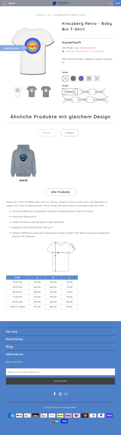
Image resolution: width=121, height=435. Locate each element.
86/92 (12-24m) (99, 99)
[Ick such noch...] (111, 3)
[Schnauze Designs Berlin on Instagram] (60, 394)
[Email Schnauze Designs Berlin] (66, 394)
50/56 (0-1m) (70, 92)
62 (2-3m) (85, 92)
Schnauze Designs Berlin (64, 407)
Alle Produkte (60, 192)
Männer (47, 132)
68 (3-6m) (99, 92)
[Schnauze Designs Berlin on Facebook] (54, 394)
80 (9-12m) (83, 99)
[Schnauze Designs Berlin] (60, 3)
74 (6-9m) (68, 99)
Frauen (70, 132)
